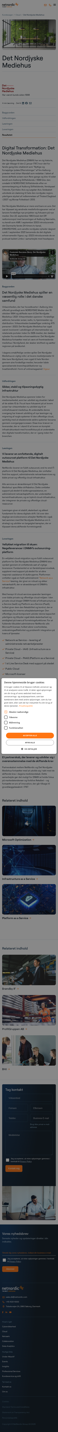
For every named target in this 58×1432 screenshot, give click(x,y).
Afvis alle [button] (30, 742)
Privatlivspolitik (26, 706)
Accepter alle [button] (30, 735)
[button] (29, 748)
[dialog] (29, 716)
